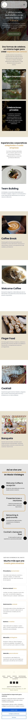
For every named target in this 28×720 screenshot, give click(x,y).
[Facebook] (11, 683)
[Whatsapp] (17, 683)
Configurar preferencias (14, 713)
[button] (24, 5)
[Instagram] (14, 683)
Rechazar (14, 717)
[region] (14, 706)
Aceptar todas (14, 710)
